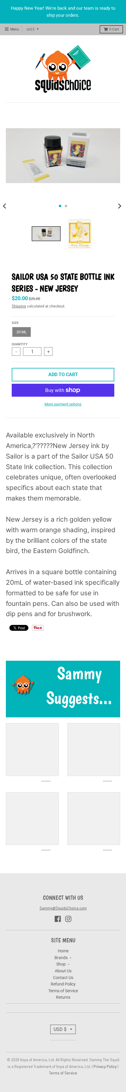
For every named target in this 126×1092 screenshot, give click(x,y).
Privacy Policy (105, 1066)
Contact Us (63, 977)
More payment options (63, 404)
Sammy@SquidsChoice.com (63, 907)
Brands (61, 957)
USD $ (30, 29)
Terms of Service (63, 990)
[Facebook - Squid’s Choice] (57, 918)
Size (15, 323)
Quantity (20, 344)
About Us (63, 970)
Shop (61, 964)
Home (63, 951)
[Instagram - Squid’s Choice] (68, 918)
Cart (114, 29)
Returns (63, 997)
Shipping (19, 305)
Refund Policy (63, 984)
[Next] (119, 206)
